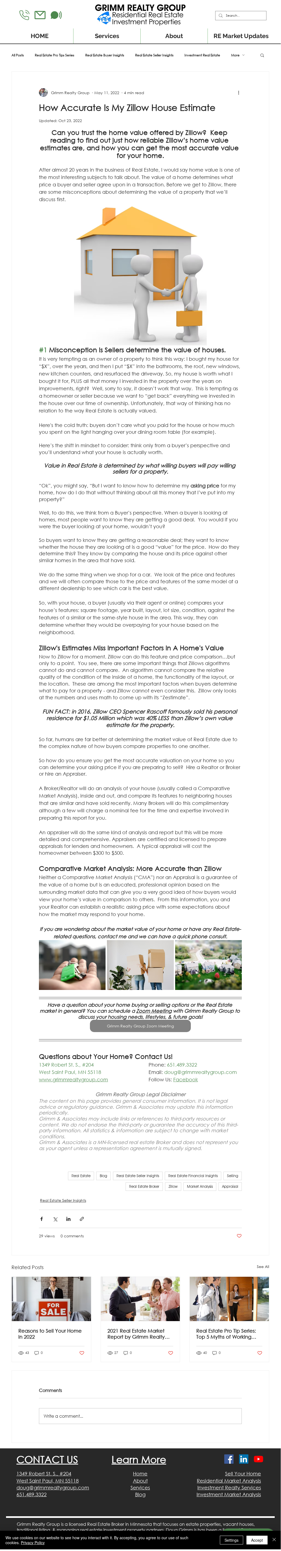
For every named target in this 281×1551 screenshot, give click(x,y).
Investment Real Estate (202, 55)
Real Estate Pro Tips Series (54, 55)
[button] (262, 55)
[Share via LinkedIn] (68, 1218)
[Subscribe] (56, 15)
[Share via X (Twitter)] (55, 1218)
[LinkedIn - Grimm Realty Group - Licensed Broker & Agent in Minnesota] (243, 1459)
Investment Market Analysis (229, 1494)
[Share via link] (81, 1218)
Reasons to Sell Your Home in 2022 (50, 1334)
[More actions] (238, 92)
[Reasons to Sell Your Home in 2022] (51, 1299)
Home (140, 1474)
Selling (232, 1176)
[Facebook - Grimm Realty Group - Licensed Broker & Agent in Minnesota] (229, 1459)
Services (140, 1487)
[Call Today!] (24, 15)
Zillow (173, 1186)
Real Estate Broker (144, 1186)
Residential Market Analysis (229, 1481)
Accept (257, 1540)
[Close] (274, 1540)
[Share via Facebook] (41, 1218)
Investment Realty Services (229, 1487)
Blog (103, 1176)
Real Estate (81, 1176)
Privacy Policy (33, 1542)
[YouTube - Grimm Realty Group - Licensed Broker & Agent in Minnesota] (258, 1459)
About (140, 1481)
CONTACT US (47, 1459)
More (235, 55)
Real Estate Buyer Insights (104, 55)
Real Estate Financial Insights (193, 1176)
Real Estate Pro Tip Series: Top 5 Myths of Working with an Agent (226, 1334)
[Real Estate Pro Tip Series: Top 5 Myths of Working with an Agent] (229, 1299)
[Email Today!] (40, 15)
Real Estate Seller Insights (154, 55)
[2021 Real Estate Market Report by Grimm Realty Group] (140, 1299)
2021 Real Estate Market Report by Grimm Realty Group (136, 1334)
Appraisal (230, 1186)
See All (263, 1266)
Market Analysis (200, 1186)
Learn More (139, 1459)
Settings (232, 1540)
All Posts (18, 55)
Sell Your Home (243, 1474)
